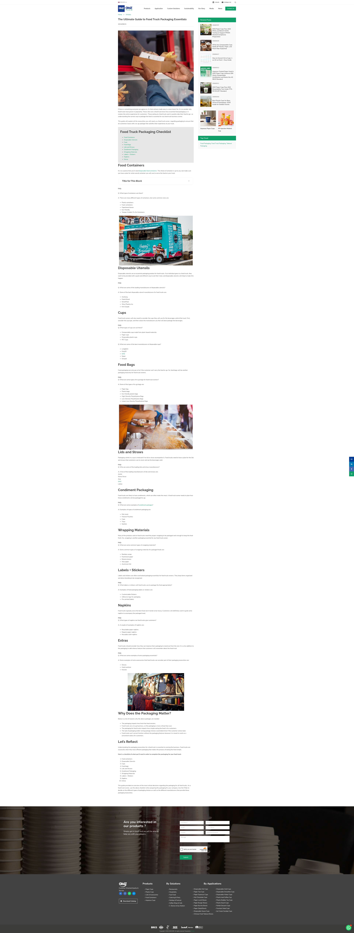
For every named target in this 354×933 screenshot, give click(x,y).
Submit (185, 857)
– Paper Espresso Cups (200, 895)
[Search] (235, 2)
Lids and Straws (129, 147)
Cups (125, 142)
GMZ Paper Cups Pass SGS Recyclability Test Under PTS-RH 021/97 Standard (222, 89)
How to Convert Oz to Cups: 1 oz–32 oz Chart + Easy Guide (222, 59)
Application (159, 8)
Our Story (201, 8)
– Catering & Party (174, 897)
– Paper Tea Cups (198, 892)
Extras (126, 159)
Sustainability (189, 8)
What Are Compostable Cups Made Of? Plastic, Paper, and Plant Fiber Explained (222, 47)
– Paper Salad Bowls (199, 908)
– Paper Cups (148, 889)
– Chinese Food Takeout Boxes (203, 914)
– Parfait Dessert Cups (222, 906)
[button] (122, 2)
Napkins (126, 157)
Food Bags (127, 145)
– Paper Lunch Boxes (200, 900)
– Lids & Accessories (151, 895)
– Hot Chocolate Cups (200, 897)
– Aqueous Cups (149, 900)
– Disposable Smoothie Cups (224, 892)
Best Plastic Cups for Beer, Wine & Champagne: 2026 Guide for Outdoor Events (221, 102)
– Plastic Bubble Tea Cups (223, 900)
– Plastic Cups (149, 892)
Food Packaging (205, 143)
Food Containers (129, 137)
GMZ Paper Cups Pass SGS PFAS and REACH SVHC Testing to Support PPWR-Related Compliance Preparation (221, 33)
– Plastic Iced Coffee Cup (223, 897)
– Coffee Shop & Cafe (175, 903)
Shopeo (193, 931)
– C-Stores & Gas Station (176, 906)
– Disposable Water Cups (223, 895)
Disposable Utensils (130, 140)
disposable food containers (148, 171)
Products (147, 8)
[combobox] (208, 827)
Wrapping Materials (130, 152)
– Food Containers (150, 897)
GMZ (123, 354)
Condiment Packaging (131, 150)
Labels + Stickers (129, 154)
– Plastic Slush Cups (222, 903)
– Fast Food (172, 895)
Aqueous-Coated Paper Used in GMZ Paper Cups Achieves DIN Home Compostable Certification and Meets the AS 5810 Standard (223, 75)
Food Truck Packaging (218, 143)
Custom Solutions (173, 8)
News (220, 8)
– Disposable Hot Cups (200, 889)
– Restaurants (172, 889)
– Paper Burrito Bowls (200, 906)
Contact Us (230, 8)
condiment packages (145, 505)
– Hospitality (172, 892)
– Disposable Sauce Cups (201, 911)
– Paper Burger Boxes (200, 903)
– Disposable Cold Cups (223, 889)
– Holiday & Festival (174, 900)
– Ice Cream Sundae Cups (223, 911)
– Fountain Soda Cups (222, 908)
